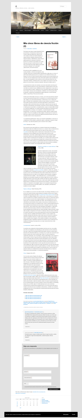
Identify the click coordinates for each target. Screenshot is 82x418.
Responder (27, 326)
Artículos (21, 30)
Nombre (26, 372)
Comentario (26, 355)
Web (25, 383)
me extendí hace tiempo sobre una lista (46, 194)
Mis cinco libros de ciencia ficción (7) (33, 297)
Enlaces (47, 30)
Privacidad (18, 32)
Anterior (17, 36)
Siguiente (64, 36)
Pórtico (24, 253)
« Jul (20, 407)
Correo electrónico (27, 378)
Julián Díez (35, 48)
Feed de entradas (45, 400)
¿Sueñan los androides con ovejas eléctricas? (47, 146)
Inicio (17, 30)
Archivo (42, 30)
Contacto (60, 30)
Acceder (43, 399)
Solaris (50, 302)
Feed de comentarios (46, 401)
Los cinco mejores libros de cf (38, 301)
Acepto (73, 414)
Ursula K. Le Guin (26, 303)
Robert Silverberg (46, 302)
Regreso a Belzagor (39, 302)
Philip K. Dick (30, 302)
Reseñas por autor (36, 30)
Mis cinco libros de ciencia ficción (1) (33, 298)
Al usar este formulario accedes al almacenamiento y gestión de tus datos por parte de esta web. (41, 386)
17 (17, 404)
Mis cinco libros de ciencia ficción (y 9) (34, 295)
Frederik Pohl (50, 301)
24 (17, 405)
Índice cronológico (28, 30)
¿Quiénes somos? (53, 30)
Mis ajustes (65, 414)
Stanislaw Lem (54, 302)
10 (17, 402)
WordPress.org (44, 403)
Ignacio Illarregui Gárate (29, 311)
